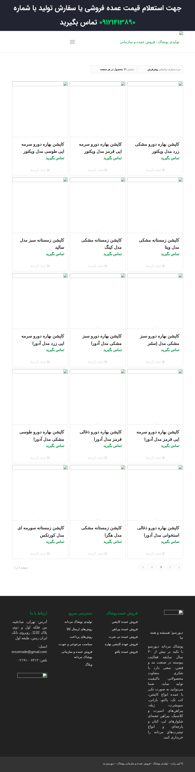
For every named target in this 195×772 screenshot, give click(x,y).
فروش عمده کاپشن (125, 622)
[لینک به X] (29, 41)
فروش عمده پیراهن (125, 629)
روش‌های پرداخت (81, 636)
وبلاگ (88, 664)
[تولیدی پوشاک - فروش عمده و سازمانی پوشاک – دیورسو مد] (151, 42)
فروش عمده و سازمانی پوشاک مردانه (76, 654)
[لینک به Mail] (15, 41)
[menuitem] (73, 41)
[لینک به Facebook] (36, 41)
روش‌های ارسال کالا (79, 629)
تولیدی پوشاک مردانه (78, 622)
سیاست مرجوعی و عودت (75, 644)
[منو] (73, 41)
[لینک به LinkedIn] (22, 41)
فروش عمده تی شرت (123, 636)
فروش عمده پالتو (126, 651)
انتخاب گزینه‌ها (154, 170)
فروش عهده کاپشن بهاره (121, 644)
